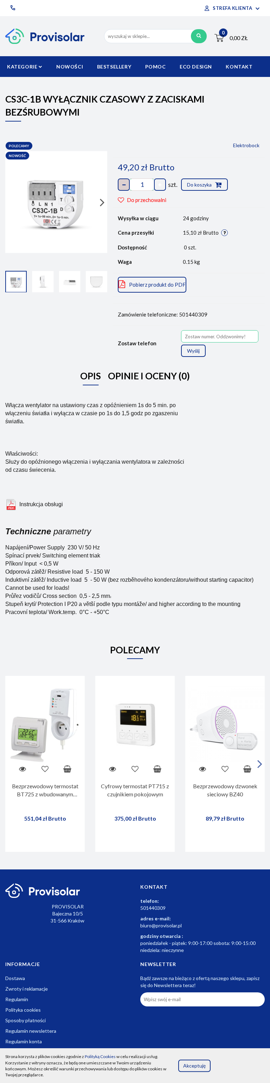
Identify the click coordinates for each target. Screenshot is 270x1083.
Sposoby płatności (25, 1020)
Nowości (69, 67)
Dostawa (15, 978)
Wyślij (193, 351)
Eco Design (196, 67)
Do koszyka (200, 185)
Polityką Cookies (100, 1056)
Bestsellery (114, 67)
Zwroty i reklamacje (26, 989)
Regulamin (16, 999)
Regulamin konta (23, 1041)
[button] (154, 887)
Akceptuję (194, 1066)
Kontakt (239, 67)
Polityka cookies (23, 1010)
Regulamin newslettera (30, 1031)
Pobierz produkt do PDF (157, 284)
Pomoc (155, 67)
